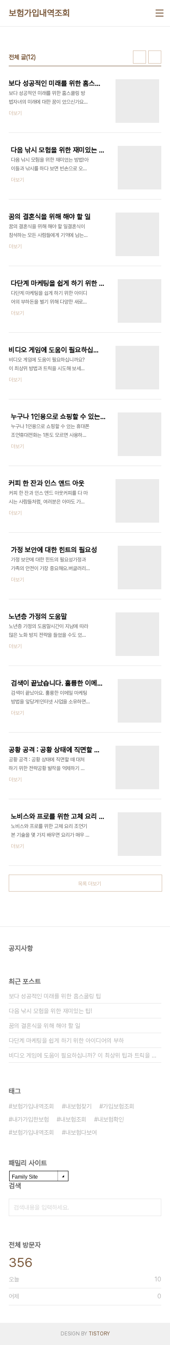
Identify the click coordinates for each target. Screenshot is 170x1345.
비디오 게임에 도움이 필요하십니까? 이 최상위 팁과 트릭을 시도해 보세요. (85, 1055)
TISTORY (99, 1334)
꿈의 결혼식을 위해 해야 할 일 (44, 1025)
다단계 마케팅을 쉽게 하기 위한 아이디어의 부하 (66, 1040)
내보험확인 (111, 1119)
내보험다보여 (81, 1132)
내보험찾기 (78, 1106)
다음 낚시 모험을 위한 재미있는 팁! (50, 1010)
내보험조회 (73, 1119)
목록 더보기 (89, 884)
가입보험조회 (118, 1106)
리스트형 (154, 57)
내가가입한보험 (30, 1119)
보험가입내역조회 (39, 13)
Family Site (25, 1177)
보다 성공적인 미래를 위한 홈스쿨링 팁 (55, 996)
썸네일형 (139, 57)
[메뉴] (159, 13)
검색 (152, 1207)
